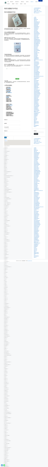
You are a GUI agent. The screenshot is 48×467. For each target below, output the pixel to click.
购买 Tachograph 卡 (36, 12)
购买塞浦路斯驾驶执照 (37, 39)
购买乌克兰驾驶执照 (36, 110)
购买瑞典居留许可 (36, 233)
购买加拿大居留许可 (36, 37)
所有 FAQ (17, 3)
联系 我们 (21, 3)
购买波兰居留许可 (36, 213)
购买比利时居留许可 (36, 32)
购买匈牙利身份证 (36, 64)
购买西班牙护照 (36, 98)
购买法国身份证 (36, 185)
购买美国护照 (35, 115)
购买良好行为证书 (36, 38)
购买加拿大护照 (36, 36)
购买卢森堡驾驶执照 (36, 205)
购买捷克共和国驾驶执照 (37, 171)
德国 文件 (8, 3)
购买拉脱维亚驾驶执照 (37, 72)
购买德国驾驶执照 (36, 58)
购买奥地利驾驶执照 (36, 153)
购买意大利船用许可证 (37, 66)
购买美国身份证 (36, 114)
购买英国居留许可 (36, 239)
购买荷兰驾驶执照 (36, 45)
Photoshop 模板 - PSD (37, 10)
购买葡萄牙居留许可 (36, 87)
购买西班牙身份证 (36, 97)
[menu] (40, 0)
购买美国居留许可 (36, 113)
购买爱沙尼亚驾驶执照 (37, 50)
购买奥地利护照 (36, 25)
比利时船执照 (9, 88)
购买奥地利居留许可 (36, 26)
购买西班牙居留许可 (36, 99)
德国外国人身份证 (36, 121)
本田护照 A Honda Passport (38, 11)
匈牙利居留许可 (36, 65)
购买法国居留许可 (36, 57)
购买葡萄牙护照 (36, 86)
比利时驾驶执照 (36, 159)
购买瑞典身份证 (36, 232)
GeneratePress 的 (30, 260)
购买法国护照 (35, 56)
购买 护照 (27, 1)
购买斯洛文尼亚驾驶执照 (37, 93)
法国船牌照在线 (9, 92)
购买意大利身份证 (36, 199)
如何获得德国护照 (36, 125)
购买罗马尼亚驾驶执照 (37, 220)
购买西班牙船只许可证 (37, 94)
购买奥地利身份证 (36, 24)
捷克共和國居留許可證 (37, 43)
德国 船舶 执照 (36, 19)
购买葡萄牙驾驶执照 (36, 84)
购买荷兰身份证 (36, 46)
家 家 (8, 1)
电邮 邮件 (5, 123)
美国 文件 (37, 1)
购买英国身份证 (36, 238)
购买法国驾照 (35, 184)
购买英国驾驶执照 (36, 106)
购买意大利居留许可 (36, 71)
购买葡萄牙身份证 (36, 85)
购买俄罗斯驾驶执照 (36, 91)
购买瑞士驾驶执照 (36, 104)
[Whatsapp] (4, 465)
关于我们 (25, 3)
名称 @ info (6, 119)
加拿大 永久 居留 (36, 9)
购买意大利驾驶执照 (36, 198)
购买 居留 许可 (17, 1)
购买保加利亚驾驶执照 (37, 33)
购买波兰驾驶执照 (36, 80)
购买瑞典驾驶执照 (36, 100)
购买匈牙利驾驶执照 (36, 193)
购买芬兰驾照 (35, 51)
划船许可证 (32, 1)
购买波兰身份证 (36, 81)
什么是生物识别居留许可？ (37, 138)
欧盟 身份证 (22, 1)
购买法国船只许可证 (36, 52)
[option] (8, 145)
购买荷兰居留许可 (36, 49)
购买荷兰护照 (35, 178)
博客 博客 (13, 3)
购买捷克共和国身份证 (37, 172)
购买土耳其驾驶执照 (36, 105)
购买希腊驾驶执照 (36, 192)
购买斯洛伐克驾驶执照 (37, 92)
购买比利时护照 (36, 31)
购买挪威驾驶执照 (36, 78)
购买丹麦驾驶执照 (36, 44)
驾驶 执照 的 (11, 1)
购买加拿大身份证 (36, 165)
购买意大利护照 (36, 70)
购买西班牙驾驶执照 (36, 226)
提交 (5, 137)
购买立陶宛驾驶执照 (36, 73)
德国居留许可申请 (36, 253)
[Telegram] (2, 465)
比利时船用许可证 (36, 158)
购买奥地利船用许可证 (37, 152)
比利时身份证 (35, 30)
